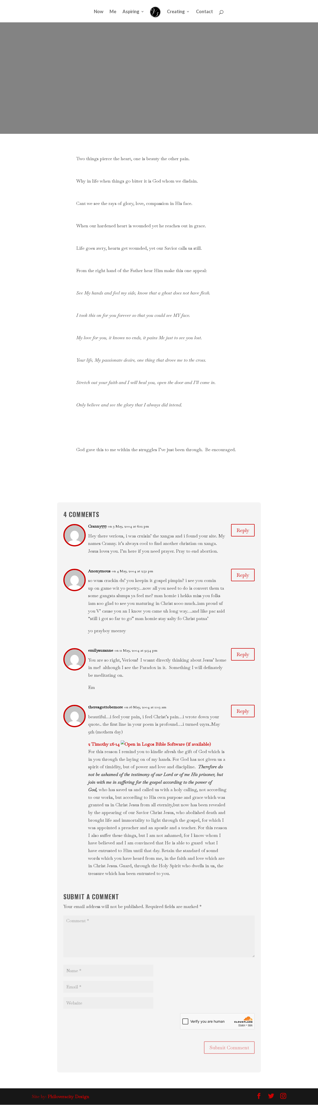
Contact (204, 12)
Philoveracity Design (68, 1096)
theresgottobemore (105, 707)
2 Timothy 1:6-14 (104, 744)
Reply (243, 530)
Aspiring (130, 12)
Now (98, 12)
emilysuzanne (100, 650)
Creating (176, 12)
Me (113, 12)
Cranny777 (97, 526)
